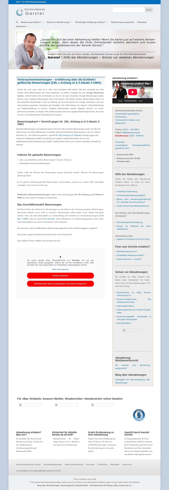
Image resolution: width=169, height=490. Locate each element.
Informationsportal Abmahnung (130, 222)
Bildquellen (114, 464)
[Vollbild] (149, 101)
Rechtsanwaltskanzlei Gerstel (28, 464)
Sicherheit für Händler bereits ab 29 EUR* (64, 433)
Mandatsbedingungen (53, 464)
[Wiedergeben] (115, 101)
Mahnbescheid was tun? (127, 251)
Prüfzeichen (102, 464)
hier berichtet (49, 219)
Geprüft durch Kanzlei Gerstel (136, 433)
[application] (132, 92)
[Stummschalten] (145, 101)
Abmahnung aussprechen (122, 22)
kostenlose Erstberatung (127, 191)
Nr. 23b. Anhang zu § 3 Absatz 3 (69, 135)
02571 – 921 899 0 (131, 129)
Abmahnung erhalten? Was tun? (28, 433)
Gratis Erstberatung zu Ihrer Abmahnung (101, 433)
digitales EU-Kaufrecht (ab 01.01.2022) (133, 239)
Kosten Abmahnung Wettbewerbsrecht (133, 206)
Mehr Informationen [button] (60, 269)
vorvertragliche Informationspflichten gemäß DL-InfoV (38, 471)
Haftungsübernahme (125, 306)
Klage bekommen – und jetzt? (129, 259)
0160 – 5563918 (136, 136)
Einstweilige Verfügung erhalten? (90, 22)
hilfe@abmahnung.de (131, 132)
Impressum (21, 26)
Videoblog (141, 22)
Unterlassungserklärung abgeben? (131, 195)
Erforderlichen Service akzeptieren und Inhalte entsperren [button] (60, 284)
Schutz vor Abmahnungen (58, 22)
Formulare (90, 464)
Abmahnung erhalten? (31, 22)
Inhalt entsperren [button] (60, 275)
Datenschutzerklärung (74, 464)
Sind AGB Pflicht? (124, 323)
